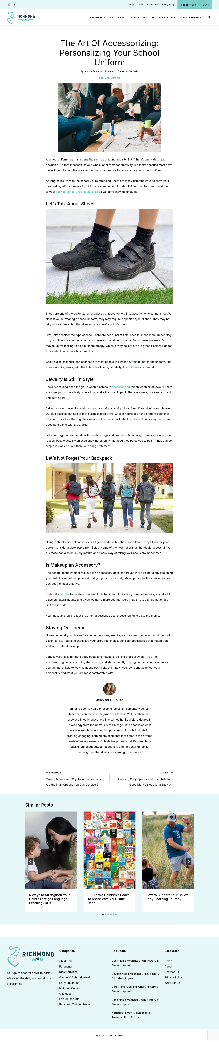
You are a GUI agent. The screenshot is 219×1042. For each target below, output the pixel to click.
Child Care (66, 961)
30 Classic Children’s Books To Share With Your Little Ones (108, 899)
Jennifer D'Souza (93, 71)
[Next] (188, 861)
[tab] (103, 914)
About (141, 4)
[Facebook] (14, 4)
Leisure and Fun (69, 999)
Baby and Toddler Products (76, 1004)
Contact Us (152, 4)
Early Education (109, 78)
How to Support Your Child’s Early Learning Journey (167, 897)
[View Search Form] (209, 17)
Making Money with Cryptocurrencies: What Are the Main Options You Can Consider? (74, 778)
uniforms (133, 367)
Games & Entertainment (74, 977)
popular (64, 594)
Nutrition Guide (69, 988)
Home (132, 4)
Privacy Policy (167, 4)
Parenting (65, 966)
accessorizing (121, 387)
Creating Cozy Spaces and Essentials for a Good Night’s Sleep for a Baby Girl (145, 778)
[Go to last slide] (30, 861)
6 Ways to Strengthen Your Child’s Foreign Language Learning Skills (49, 899)
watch (94, 408)
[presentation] (51, 850)
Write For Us (172, 982)
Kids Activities (68, 971)
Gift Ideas (65, 993)
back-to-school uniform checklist (77, 191)
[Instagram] (9, 4)
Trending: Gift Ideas (195, 4)
